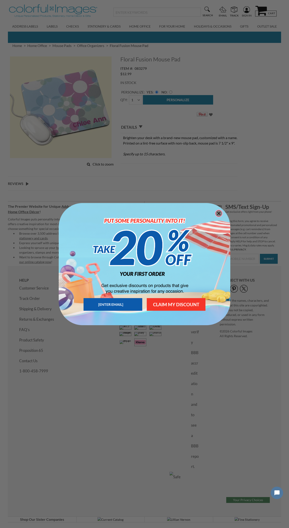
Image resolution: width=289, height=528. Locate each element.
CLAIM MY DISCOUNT (176, 304)
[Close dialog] (218, 213)
